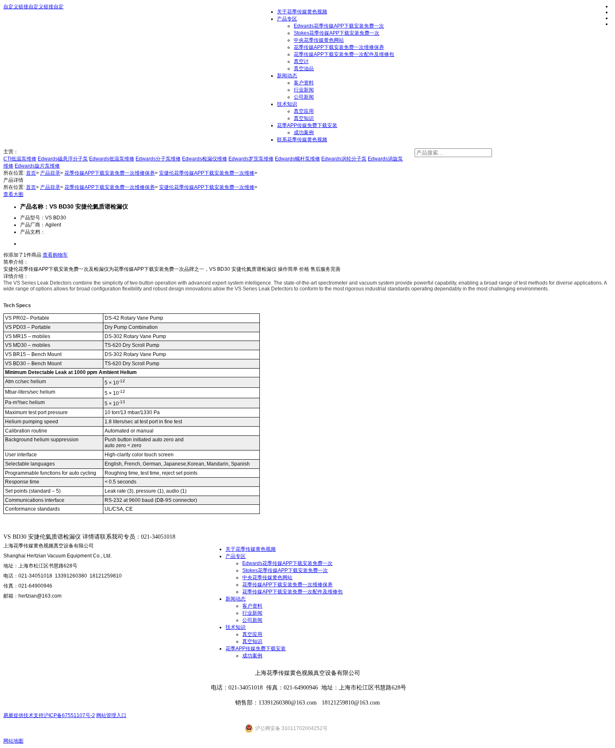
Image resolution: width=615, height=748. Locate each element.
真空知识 (304, 118)
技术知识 (287, 104)
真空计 (301, 61)
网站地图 (13, 741)
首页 (31, 173)
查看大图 (13, 194)
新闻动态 (287, 76)
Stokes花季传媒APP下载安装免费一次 (336, 33)
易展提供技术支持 (23, 715)
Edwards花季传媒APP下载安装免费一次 (287, 563)
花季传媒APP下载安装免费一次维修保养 (339, 47)
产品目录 (50, 173)
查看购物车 (55, 255)
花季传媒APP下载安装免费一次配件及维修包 (344, 54)
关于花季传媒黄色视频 (251, 549)
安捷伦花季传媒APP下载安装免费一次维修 (206, 173)
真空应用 (304, 111)
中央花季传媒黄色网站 (319, 40)
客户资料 (304, 83)
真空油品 (304, 68)
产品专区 (236, 556)
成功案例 (304, 132)
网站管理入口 (111, 715)
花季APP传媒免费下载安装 (307, 125)
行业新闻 (304, 90)
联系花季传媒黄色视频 (302, 139)
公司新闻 (304, 97)
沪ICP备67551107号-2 (69, 715)
